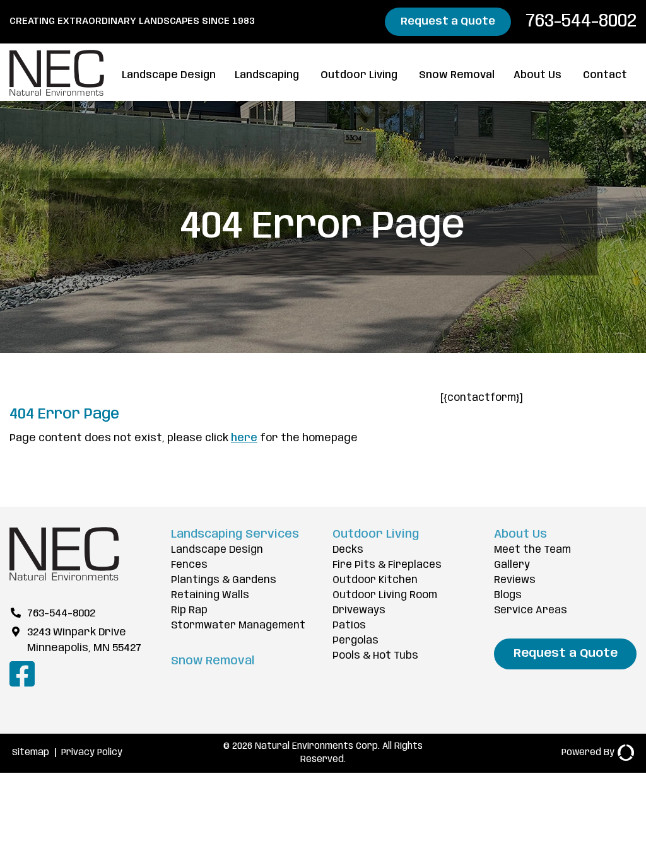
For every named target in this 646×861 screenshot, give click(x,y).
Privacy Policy (91, 752)
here (244, 438)
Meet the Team (532, 550)
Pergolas (355, 640)
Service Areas (530, 610)
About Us (537, 75)
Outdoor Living (358, 75)
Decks (347, 550)
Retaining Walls (210, 595)
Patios (349, 625)
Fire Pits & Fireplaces (387, 565)
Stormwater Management (238, 625)
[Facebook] (22, 685)
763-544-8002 (579, 21)
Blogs (508, 595)
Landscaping (267, 75)
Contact (605, 75)
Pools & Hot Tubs (375, 655)
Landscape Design (169, 75)
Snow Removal (457, 75)
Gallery (512, 565)
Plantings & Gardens (223, 580)
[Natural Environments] (64, 577)
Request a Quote (448, 21)
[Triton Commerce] (624, 753)
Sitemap (30, 752)
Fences (189, 565)
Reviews (515, 580)
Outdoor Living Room (384, 595)
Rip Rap (189, 610)
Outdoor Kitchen (375, 580)
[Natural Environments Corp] (56, 93)
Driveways (358, 610)
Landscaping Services (235, 534)
